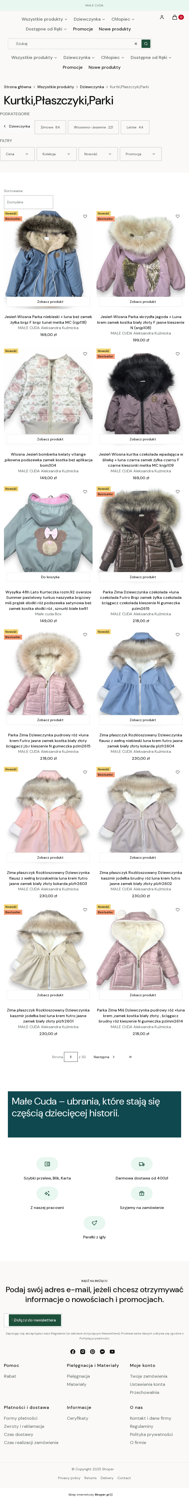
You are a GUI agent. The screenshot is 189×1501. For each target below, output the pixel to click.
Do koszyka (50, 577)
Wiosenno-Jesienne (93, 127)
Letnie (135, 127)
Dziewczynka (92, 86)
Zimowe (50, 127)
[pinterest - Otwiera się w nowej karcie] (92, 1352)
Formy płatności (20, 1418)
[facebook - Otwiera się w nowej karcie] (73, 1352)
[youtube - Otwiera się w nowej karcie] (112, 1352)
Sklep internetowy (88, 1495)
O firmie (138, 1442)
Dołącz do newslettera (35, 1320)
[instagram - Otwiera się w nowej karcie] (83, 1352)
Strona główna (17, 86)
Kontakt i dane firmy (150, 1418)
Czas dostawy (18, 1434)
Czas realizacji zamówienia (31, 1442)
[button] (146, 44)
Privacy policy (69, 1478)
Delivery (107, 1478)
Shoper (108, 1469)
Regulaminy (141, 1426)
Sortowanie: (13, 191)
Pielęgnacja (78, 1376)
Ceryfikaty (77, 1418)
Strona (57, 1057)
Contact (124, 1478)
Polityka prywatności (151, 1434)
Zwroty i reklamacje (24, 1426)
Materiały (76, 1384)
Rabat (10, 1376)
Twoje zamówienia (148, 1376)
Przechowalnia (144, 1392)
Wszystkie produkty (55, 86)
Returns (90, 1478)
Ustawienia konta (147, 1384)
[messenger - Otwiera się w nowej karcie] (102, 1352)
